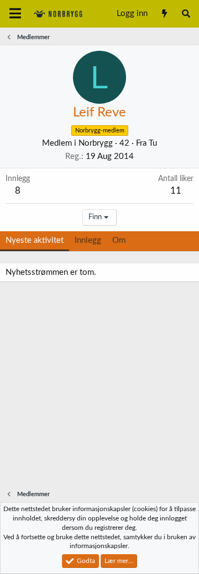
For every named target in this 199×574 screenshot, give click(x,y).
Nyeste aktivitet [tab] (35, 240)
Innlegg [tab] (88, 240)
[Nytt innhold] (164, 13)
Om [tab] (118, 240)
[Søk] (186, 13)
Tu (153, 143)
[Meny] (15, 14)
